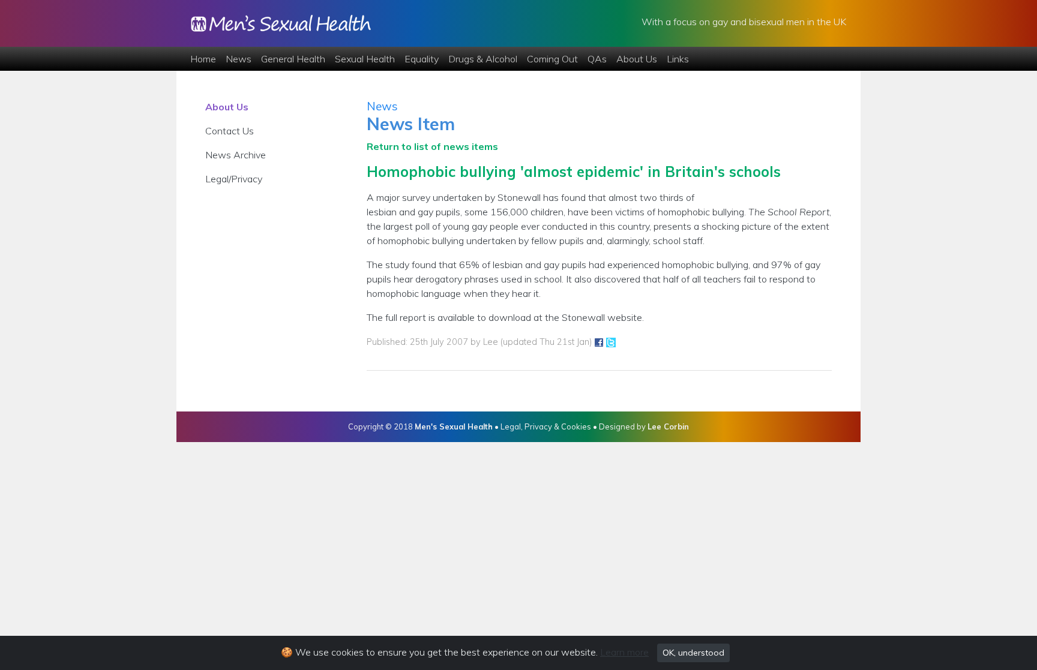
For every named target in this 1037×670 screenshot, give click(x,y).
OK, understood (693, 652)
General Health (293, 59)
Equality (421, 59)
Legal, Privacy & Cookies (545, 426)
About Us (636, 59)
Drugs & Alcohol (482, 59)
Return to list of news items (432, 146)
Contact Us (229, 131)
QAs (597, 59)
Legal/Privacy (233, 179)
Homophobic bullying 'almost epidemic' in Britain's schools (574, 172)
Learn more (624, 652)
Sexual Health (365, 59)
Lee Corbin (668, 426)
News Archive (235, 155)
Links (678, 59)
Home (203, 59)
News (238, 59)
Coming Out (552, 59)
